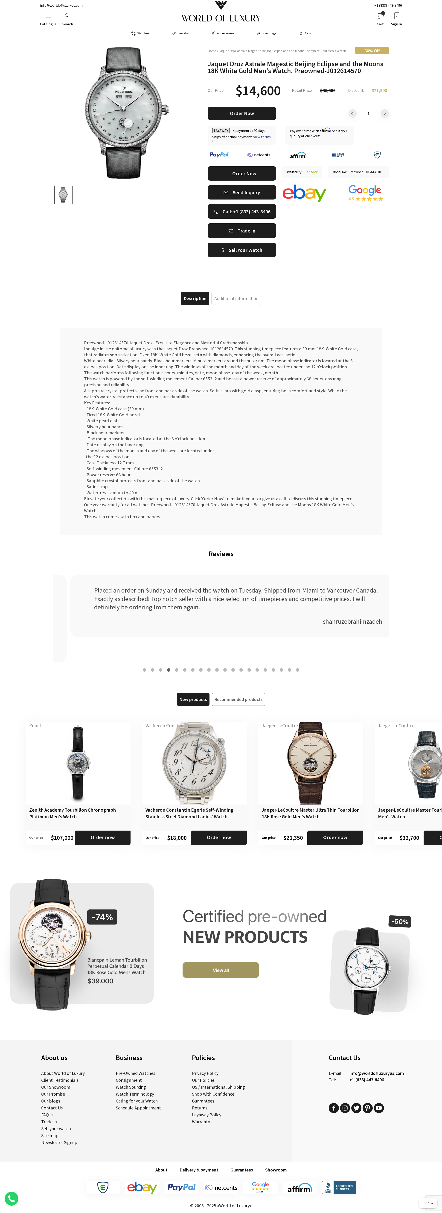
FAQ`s (47, 1115)
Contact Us (52, 1108)
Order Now (242, 113)
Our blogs (50, 1101)
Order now (103, 837)
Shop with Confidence (213, 1094)
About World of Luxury (63, 1073)
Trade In (246, 230)
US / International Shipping (218, 1087)
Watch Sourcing (131, 1087)
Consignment (129, 1080)
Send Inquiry (246, 192)
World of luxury (221, 18)
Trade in (49, 1121)
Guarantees (203, 1101)
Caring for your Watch (137, 1101)
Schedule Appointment (138, 1108)
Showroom (276, 1170)
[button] (144, 670)
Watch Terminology (135, 1094)
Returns (199, 1108)
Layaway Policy (206, 1115)
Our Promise (53, 1094)
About (161, 1170)
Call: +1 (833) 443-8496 (246, 211)
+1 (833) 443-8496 (388, 5)
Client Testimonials (60, 1080)
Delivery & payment (199, 1170)
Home (212, 51)
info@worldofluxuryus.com (61, 5)
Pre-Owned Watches (135, 1073)
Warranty (201, 1121)
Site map (49, 1135)
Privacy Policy (205, 1073)
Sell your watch (56, 1128)
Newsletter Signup (59, 1142)
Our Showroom (55, 1087)
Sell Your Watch (245, 250)
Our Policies (203, 1080)
